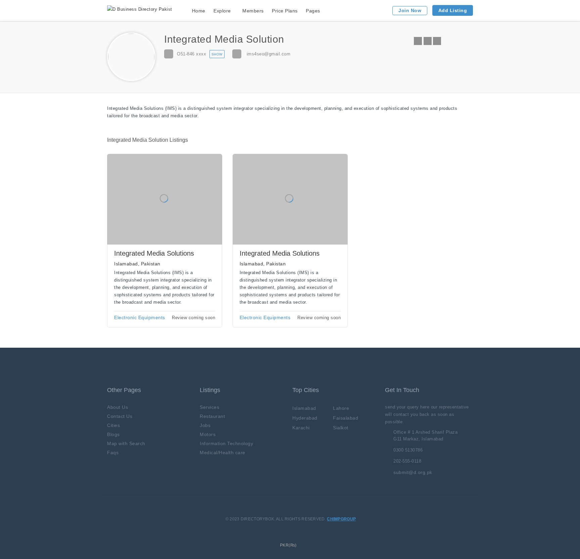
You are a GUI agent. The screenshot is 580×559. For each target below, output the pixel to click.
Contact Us (119, 416)
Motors (207, 434)
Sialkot (340, 427)
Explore (222, 10)
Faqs (112, 452)
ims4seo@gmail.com (269, 53)
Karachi (301, 427)
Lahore (341, 408)
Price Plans (285, 10)
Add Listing (452, 10)
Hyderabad (305, 418)
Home (198, 10)
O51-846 (191, 53)
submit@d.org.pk (412, 472)
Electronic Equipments (139, 317)
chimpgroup (341, 519)
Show (217, 54)
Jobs (205, 425)
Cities (113, 425)
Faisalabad (345, 418)
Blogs (113, 434)
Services (209, 407)
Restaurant (212, 416)
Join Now (409, 10)
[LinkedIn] (437, 41)
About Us (117, 407)
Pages (313, 10)
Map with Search (126, 443)
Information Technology (226, 443)
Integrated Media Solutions (154, 253)
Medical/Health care (222, 452)
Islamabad (304, 408)
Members (253, 10)
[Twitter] (428, 41)
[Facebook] (418, 41)
